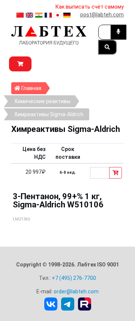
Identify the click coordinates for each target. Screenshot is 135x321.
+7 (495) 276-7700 (74, 278)
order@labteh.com (76, 291)
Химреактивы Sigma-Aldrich (49, 114)
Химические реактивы (42, 101)
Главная (33, 88)
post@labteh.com (102, 15)
